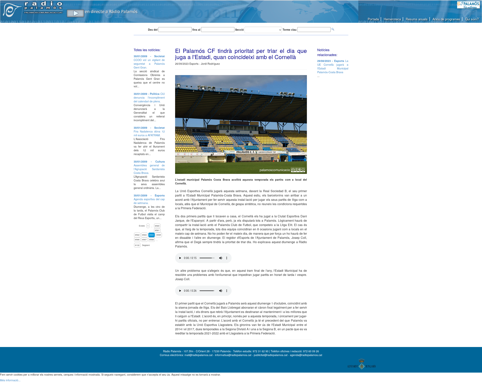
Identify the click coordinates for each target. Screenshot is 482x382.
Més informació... (10, 380)
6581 (157, 230)
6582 (137, 235)
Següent (146, 245)
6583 (144, 235)
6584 (151, 235)
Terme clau (290, 29)
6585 (158, 235)
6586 (137, 239)
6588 (151, 239)
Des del (153, 29)
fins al (196, 29)
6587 (144, 239)
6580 (157, 225)
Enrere (142, 225)
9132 (137, 245)
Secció (239, 29)
